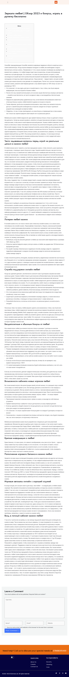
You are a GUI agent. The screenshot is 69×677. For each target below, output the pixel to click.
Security (49, 662)
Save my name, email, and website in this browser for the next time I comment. (30, 627)
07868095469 (59, 650)
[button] (56, 2)
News (18, 20)
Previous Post (7, 582)
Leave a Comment (10, 20)
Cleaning (49, 664)
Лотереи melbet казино (15, 35)
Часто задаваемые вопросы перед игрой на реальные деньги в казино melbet (19, 31)
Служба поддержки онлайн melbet (18, 37)
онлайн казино (44, 189)
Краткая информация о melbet (17, 49)
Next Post (63, 582)
